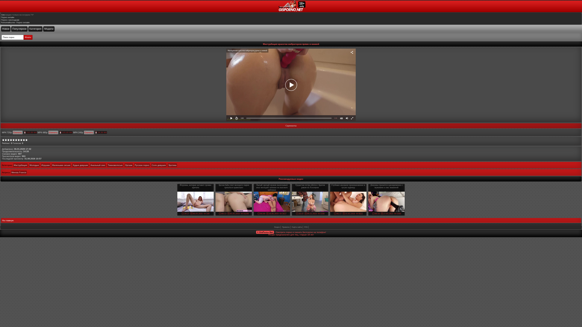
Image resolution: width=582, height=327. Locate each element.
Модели (49, 28)
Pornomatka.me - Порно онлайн (15, 22)
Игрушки (45, 165)
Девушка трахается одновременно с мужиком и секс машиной (386, 186)
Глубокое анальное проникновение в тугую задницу (348, 186)
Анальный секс (97, 165)
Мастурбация (20, 165)
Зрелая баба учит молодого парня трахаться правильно (234, 186)
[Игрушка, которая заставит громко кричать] (195, 202)
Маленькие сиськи (61, 165)
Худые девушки (80, 165)
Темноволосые (115, 165)
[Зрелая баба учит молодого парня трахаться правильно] (234, 202)
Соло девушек (159, 165)
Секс (3, 15)
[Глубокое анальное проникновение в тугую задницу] (348, 202)
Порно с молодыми (10, 20)
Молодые (34, 165)
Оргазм (128, 165)
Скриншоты (291, 126)
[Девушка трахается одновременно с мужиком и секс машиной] (386, 202)
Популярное (19, 28)
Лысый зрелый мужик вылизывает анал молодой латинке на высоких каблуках (272, 187)
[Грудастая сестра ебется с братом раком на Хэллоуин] (310, 202)
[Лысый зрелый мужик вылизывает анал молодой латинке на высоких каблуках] (272, 202)
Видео (277, 227)
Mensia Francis (19, 172)
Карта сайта (297, 227)
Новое (5, 28)
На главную (8, 220)
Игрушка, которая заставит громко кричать (195, 186)
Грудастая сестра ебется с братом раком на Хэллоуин (310, 186)
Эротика (172, 165)
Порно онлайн (7, 17)
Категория (35, 28)
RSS (306, 227)
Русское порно (142, 165)
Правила (285, 227)
